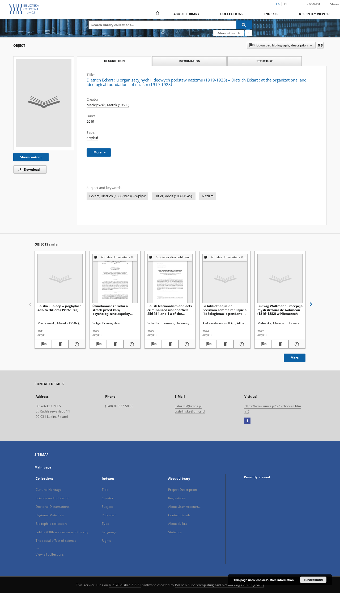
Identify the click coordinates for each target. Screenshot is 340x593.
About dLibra (177, 523)
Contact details (179, 515)
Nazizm (208, 196)
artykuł (92, 138)
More (295, 357)
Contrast (313, 4)
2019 (90, 121)
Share (334, 4)
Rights (106, 540)
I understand (313, 579)
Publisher (109, 515)
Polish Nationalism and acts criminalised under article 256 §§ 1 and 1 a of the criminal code (169, 310)
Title (105, 489)
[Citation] (320, 45)
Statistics (175, 532)
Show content (31, 157)
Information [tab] (189, 61)
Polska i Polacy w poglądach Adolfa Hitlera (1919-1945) (59, 308)
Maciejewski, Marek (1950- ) (108, 105)
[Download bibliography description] (43, 344)
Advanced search (229, 33)
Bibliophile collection (51, 523)
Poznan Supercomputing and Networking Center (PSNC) (219, 585)
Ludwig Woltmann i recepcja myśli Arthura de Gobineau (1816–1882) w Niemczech (280, 310)
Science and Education (53, 498)
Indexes (271, 14)
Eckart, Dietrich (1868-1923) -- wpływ (117, 196)
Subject (107, 506)
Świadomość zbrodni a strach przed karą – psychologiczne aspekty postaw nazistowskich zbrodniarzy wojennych (111, 310)
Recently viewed (314, 14)
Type (105, 523)
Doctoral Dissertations (53, 506)
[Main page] (157, 14)
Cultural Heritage (49, 489)
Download (31, 169)
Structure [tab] (265, 61)
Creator (107, 498)
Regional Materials (50, 515)
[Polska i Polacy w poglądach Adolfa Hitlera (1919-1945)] (60, 278)
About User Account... (184, 506)
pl (286, 4)
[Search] (244, 24)
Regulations (177, 498)
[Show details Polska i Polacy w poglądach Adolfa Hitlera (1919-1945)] (76, 344)
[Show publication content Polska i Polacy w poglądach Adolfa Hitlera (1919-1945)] (60, 344)
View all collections (50, 554)
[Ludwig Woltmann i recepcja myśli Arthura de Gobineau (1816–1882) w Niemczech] (280, 278)
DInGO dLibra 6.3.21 (125, 585)
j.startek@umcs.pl (188, 406)
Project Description (182, 489)
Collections (232, 14)
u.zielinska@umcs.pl (190, 411)
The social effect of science (56, 540)
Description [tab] (114, 61)
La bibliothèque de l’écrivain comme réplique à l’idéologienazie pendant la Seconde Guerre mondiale (224, 310)
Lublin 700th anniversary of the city (62, 532)
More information (282, 580)
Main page (43, 467)
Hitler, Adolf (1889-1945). (174, 196)
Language (109, 532)
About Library (186, 14)
